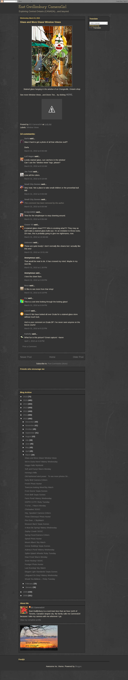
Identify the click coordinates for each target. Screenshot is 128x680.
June (27, 444)
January (29, 587)
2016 (25, 397)
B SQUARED (29, 212)
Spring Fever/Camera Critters (37, 535)
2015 (25, 400)
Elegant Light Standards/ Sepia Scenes (41, 572)
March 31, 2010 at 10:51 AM (36, 252)
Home (52, 357)
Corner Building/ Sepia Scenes (37, 546)
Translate (97, 28)
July (27, 440)
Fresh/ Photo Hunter (33, 484)
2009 (25, 592)
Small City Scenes (32, 184)
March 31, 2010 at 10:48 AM (36, 237)
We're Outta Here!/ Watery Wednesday (41, 462)
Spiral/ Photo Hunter (33, 539)
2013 (25, 408)
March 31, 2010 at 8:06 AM (35, 151)
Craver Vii (28, 225)
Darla (26, 138)
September (30, 433)
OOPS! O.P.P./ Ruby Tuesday (37, 502)
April (27, 451)
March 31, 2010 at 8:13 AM (35, 166)
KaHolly (27, 334)
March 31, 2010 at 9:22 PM (35, 328)
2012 (25, 411)
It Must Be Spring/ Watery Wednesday (41, 528)
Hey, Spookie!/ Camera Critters (38, 513)
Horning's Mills (31, 473)
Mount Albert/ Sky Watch (35, 542)
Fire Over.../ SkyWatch (34, 520)
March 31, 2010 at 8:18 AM (35, 179)
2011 (25, 415)
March (28, 455)
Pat (25, 298)
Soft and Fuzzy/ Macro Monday (38, 469)
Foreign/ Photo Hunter (34, 564)
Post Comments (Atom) (57, 364)
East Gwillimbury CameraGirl (42, 7)
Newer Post (26, 357)
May (27, 447)
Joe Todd (28, 172)
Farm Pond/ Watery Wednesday (38, 498)
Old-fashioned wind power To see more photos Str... (47, 476)
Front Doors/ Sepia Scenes (36, 491)
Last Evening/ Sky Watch (35, 568)
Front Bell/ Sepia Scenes (35, 495)
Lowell (27, 311)
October (29, 429)
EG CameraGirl (37, 607)
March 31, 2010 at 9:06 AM (35, 194)
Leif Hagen (29, 156)
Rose (26, 286)
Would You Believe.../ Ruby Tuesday (40, 579)
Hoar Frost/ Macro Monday (36, 557)
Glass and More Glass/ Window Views (41, 458)
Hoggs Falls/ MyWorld (34, 465)
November (30, 425)
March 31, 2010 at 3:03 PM (35, 280)
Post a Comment (29, 346)
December (30, 422)
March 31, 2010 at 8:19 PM (35, 293)
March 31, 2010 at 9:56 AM (35, 219)
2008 (25, 596)
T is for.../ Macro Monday (35, 506)
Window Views (33, 127)
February (29, 584)
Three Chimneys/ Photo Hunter (38, 517)
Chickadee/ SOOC (32, 509)
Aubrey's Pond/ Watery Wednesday (39, 550)
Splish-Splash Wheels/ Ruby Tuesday (40, 553)
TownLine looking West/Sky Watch (39, 487)
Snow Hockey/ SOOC (34, 561)
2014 (25, 404)
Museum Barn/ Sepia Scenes (37, 524)
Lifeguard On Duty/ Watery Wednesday (41, 575)
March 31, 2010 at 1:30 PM (35, 267)
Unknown (28, 242)
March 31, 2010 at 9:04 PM (35, 305)
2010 (25, 419)
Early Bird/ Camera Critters (36, 480)
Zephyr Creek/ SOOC (34, 531)
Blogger (78, 666)
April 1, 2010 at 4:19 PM (34, 341)
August (28, 436)
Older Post (78, 357)
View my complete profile (30, 620)
